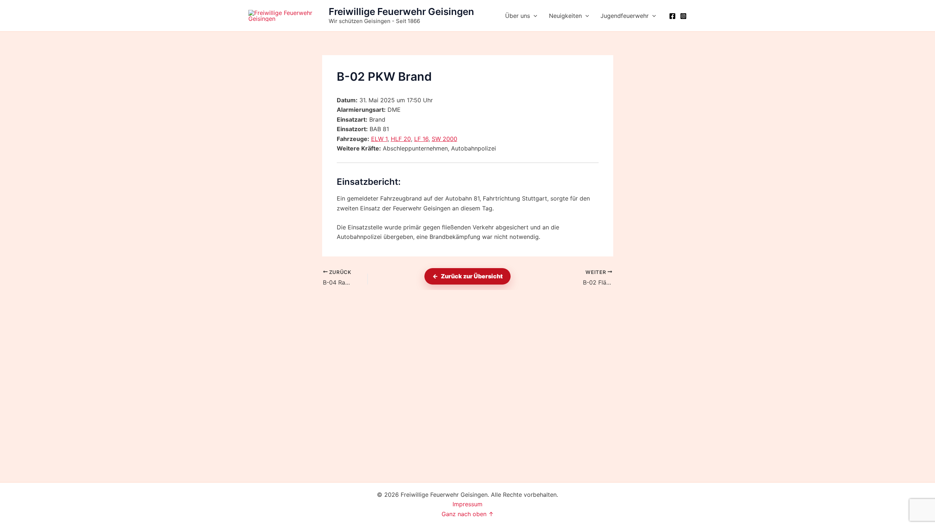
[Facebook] (672, 16)
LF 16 (421, 138)
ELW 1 (379, 138)
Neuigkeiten (565, 15)
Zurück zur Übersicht (472, 276)
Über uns (517, 15)
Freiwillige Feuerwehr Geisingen (401, 11)
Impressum (467, 504)
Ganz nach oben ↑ (468, 514)
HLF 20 (401, 138)
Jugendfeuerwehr (624, 15)
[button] (533, 15)
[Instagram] (683, 16)
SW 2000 (444, 138)
